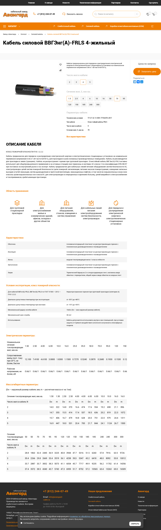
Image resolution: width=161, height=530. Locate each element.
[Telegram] (134, 81)
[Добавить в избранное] (60, 64)
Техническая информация (90, 3)
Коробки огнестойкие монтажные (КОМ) (103, 506)
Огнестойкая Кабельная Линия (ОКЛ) (102, 510)
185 (83, 105)
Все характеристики (76, 136)
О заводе (48, 3)
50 (110, 99)
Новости (66, 3)
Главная (31, 3)
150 (76, 105)
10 (97, 99)
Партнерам (115, 3)
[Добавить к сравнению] (60, 70)
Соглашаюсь (28, 523)
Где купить (153, 3)
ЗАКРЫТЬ (135, 524)
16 (104, 99)
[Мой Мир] (141, 81)
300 (97, 105)
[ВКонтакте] (138, 81)
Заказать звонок (75, 14)
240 (90, 105)
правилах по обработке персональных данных (90, 516)
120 (69, 105)
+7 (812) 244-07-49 (46, 14)
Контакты (135, 3)
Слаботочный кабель (96, 497)
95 (124, 99)
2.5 (76, 99)
